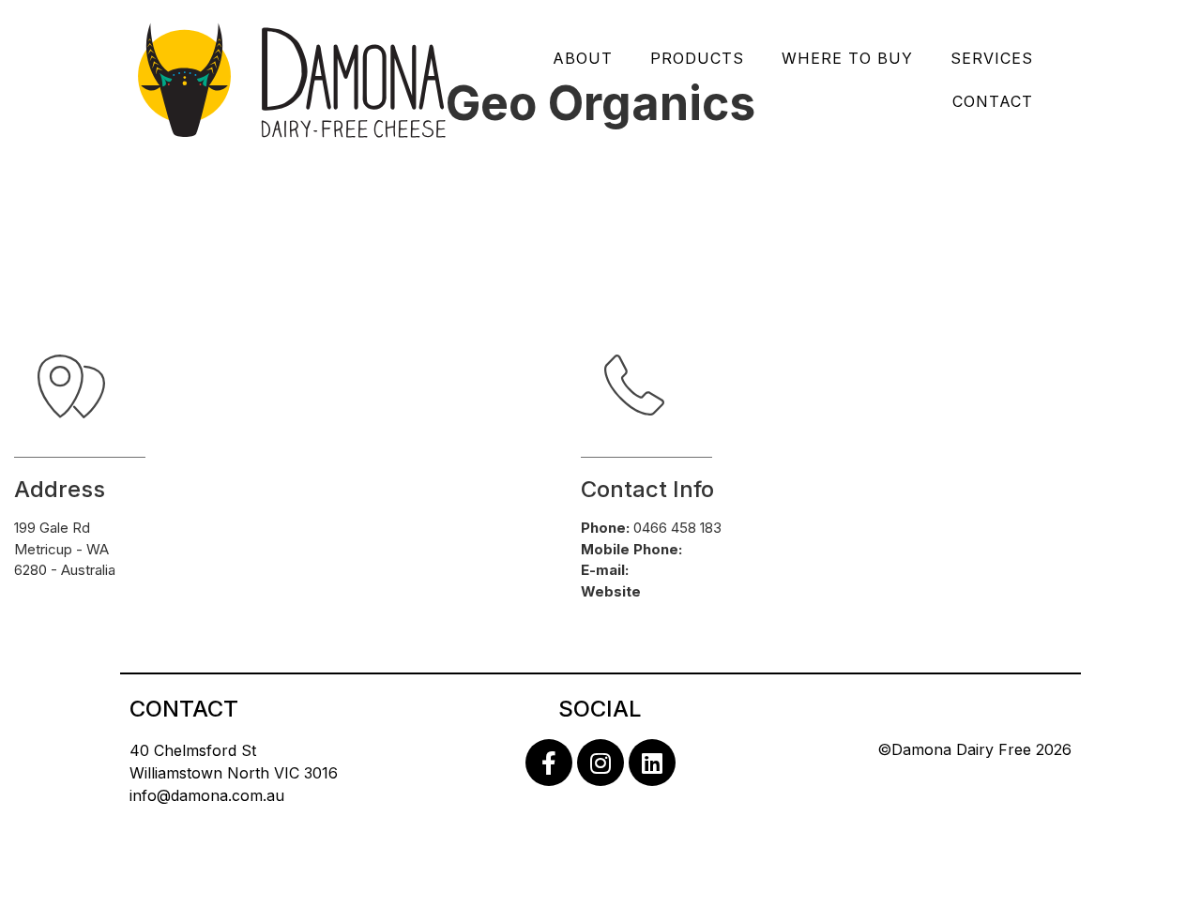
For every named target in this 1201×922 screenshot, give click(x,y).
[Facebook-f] (548, 762)
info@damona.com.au (206, 795)
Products (697, 58)
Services (991, 58)
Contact (992, 101)
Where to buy (847, 58)
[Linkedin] (652, 762)
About (583, 58)
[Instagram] (600, 762)
